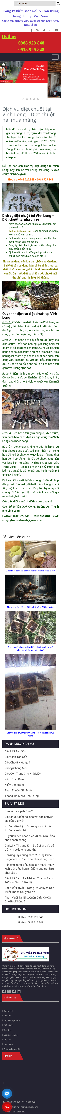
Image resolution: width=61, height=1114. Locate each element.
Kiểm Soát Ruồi (14, 784)
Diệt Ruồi (7, 1016)
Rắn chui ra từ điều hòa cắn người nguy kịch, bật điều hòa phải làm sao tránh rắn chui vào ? (30, 868)
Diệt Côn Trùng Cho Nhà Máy (23, 773)
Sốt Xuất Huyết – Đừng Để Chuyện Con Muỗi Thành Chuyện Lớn (29, 890)
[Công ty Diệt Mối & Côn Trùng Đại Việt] (25, 954)
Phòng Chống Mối (16, 768)
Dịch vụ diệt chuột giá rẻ (21, 231)
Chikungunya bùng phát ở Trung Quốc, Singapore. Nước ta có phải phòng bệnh (29, 857)
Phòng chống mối (11, 1049)
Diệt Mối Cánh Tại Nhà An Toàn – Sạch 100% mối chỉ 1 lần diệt (29, 880)
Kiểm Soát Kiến (14, 779)
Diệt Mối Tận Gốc (15, 751)
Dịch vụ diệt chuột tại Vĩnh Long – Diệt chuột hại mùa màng (30, 734)
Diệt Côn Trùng (10, 1035)
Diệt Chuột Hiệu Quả (17, 762)
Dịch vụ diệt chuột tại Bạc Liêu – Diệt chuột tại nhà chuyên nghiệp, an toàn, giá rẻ (30, 648)
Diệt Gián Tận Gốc (16, 756)
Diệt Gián (7, 1039)
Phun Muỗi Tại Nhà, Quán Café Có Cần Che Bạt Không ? (28, 899)
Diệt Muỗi (8, 1025)
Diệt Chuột (8, 1044)
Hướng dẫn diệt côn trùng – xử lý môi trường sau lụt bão (28, 828)
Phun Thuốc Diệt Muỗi (18, 790)
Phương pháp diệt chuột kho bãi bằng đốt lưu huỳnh (30, 607)
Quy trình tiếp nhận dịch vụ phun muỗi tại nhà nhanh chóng (30, 838)
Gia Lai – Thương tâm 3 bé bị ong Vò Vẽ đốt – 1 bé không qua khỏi (29, 847)
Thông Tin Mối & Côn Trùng (22, 796)
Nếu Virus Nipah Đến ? (19, 811)
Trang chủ (8, 1011)
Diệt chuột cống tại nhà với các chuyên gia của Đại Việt (30, 571)
